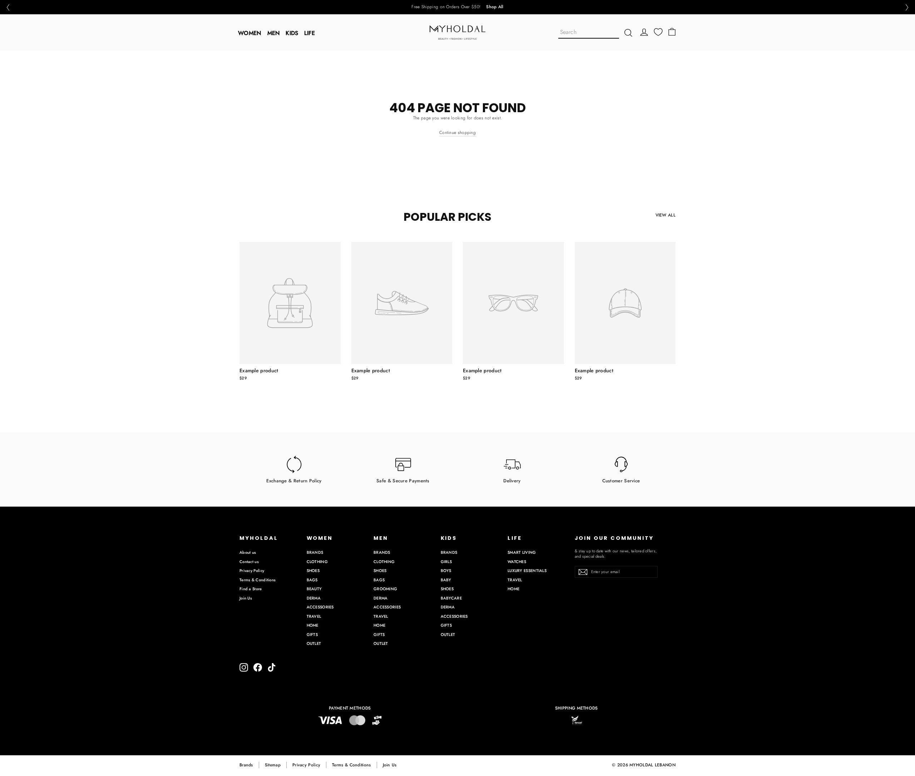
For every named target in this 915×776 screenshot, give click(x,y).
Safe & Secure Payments (403, 480)
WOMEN (250, 33)
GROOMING (385, 589)
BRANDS (315, 552)
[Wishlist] (658, 32)
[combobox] (588, 33)
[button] (8, 7)
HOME (312, 625)
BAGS (312, 580)
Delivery (511, 480)
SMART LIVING (522, 552)
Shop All (494, 7)
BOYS (446, 570)
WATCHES (517, 561)
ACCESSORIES (320, 607)
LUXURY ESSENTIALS (527, 570)
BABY (446, 580)
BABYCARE (451, 598)
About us (247, 552)
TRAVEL (314, 616)
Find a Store (250, 589)
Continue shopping (457, 132)
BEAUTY (314, 589)
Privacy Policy (251, 570)
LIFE (309, 33)
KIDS (292, 33)
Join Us (245, 598)
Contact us (249, 561)
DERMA (314, 598)
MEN (273, 33)
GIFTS (312, 634)
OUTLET (314, 643)
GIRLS (446, 561)
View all (666, 215)
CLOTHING (317, 561)
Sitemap (273, 765)
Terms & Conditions (257, 580)
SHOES (313, 570)
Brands (246, 765)
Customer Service (621, 480)
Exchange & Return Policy (293, 480)
